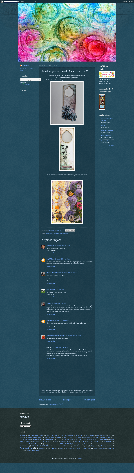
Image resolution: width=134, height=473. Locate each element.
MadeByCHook (106, 136)
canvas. (71, 437)
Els (47, 289)
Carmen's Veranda (87, 437)
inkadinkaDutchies (65, 441)
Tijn (66, 448)
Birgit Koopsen (49, 437)
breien (65, 437)
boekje (58, 437)
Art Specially (90, 435)
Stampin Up (94, 445)
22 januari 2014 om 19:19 (73, 335)
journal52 (56, 233)
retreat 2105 (57, 445)
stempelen (42, 448)
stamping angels (106, 446)
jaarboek (97, 441)
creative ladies (49, 439)
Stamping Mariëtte (107, 130)
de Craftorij (49, 233)
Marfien (103, 125)
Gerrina (48, 303)
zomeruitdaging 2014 (32, 450)
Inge (55, 441)
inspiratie (90, 441)
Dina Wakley (103, 439)
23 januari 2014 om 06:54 (60, 347)
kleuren (50, 443)
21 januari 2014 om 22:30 (62, 245)
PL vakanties (24, 446)
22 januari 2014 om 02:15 (62, 259)
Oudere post (89, 400)
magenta (79, 443)
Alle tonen (111, 145)
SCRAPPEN (78, 446)
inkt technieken (79, 441)
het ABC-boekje (47, 441)
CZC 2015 (59, 439)
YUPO (78, 448)
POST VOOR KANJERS (41, 446)
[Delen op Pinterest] (74, 230)
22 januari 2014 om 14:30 (60, 320)
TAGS (53, 448)
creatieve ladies (36, 439)
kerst (46, 443)
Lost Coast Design (66, 444)
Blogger (80, 458)
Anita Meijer (50, 245)
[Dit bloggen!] (68, 230)
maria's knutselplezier (53, 272)
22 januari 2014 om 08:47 (56, 289)
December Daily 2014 (92, 439)
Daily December (68, 439)
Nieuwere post (45, 400)
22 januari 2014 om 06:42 (69, 272)
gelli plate (36, 441)
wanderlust (72, 448)
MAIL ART (86, 444)
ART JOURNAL (52, 435)
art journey (79, 435)
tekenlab (61, 448)
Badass (22, 437)
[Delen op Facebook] (72, 230)
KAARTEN (33, 443)
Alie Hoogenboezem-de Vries (55, 335)
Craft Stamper (26, 439)
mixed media (96, 444)
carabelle (78, 437)
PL (111, 443)
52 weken (23, 435)
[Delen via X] (70, 230)
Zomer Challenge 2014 (99, 448)
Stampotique (64, 233)
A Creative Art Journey (36, 435)
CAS (96, 437)
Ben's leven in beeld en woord (34, 437)
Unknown (49, 320)
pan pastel (106, 443)
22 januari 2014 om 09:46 (59, 303)
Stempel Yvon (105, 141)
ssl (86, 445)
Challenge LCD (105, 437)
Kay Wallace (50, 259)
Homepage (67, 400)
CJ (113, 437)
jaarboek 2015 (108, 441)
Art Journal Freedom (67, 435)
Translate (27, 84)
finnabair (28, 441)
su (48, 448)
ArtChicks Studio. (102, 435)
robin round (66, 446)
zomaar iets (86, 448)
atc (110, 435)
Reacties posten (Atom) (55, 404)
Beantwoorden (50, 253)
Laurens (56, 443)
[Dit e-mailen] (66, 230)
